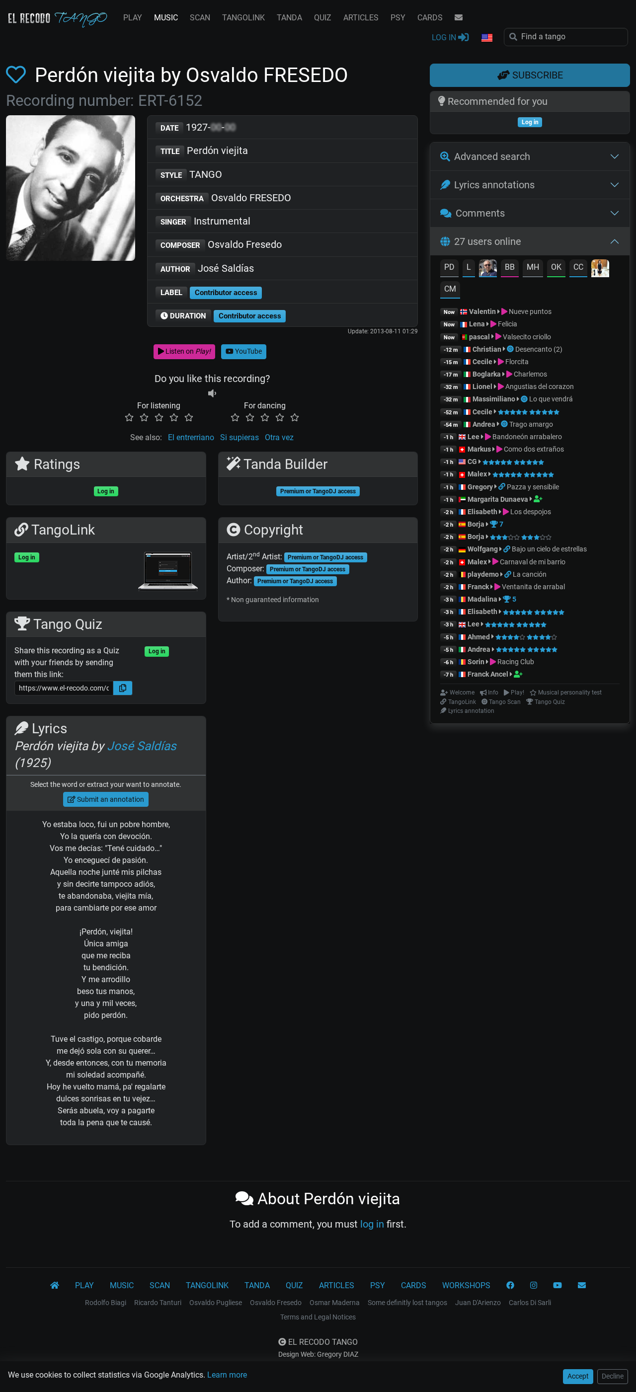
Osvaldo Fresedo (221, 244)
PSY (398, 17)
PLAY (132, 17)
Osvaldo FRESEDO (225, 198)
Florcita (516, 362)
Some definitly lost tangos (407, 1303)
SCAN (200, 17)
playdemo (483, 574)
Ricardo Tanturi (157, 1303)
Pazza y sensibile (533, 487)
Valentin (482, 311)
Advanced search (492, 156)
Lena (477, 324)
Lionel (483, 386)
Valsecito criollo (526, 337)
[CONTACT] (459, 18)
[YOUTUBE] (557, 1286)
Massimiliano (494, 399)
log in (372, 1224)
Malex (477, 474)
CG (472, 461)
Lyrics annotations (494, 185)
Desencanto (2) (538, 349)
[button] (486, 38)
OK (556, 267)
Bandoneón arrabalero (526, 437)
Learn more (227, 1375)
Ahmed (479, 637)
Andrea (484, 424)
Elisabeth (482, 512)
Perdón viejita (204, 150)
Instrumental (205, 221)
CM (450, 289)
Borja (476, 524)
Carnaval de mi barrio (531, 562)
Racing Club (515, 662)
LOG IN (445, 37)
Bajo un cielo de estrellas (549, 549)
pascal (479, 337)
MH (533, 267)
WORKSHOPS (466, 1285)
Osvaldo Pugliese (215, 1303)
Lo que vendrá (551, 399)
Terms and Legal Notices (318, 1317)
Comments (480, 213)
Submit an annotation (110, 799)
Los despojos (530, 512)
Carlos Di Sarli (530, 1303)
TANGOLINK (243, 17)
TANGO (191, 174)
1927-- (198, 127)
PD (449, 267)
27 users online (487, 241)
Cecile (482, 362)
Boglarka (487, 374)
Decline (613, 1376)
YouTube (248, 351)
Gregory (480, 487)
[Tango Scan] (511, 349)
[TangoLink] (502, 487)
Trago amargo (531, 424)
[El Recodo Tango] (54, 1286)
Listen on (187, 351)
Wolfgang (483, 549)
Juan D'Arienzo (478, 1303)
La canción (530, 574)
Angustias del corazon (539, 386)
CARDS (430, 17)
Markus (479, 449)
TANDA (289, 17)
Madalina (482, 599)
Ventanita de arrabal (532, 587)
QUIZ (322, 17)
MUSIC (166, 17)
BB (510, 267)
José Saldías (207, 268)
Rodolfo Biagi (105, 1303)
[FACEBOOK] (510, 1286)
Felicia (506, 324)
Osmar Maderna (335, 1303)
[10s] (212, 393)
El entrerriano (191, 437)
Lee (473, 437)
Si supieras (239, 437)
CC (578, 267)
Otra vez (279, 437)
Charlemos (529, 374)
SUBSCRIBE (536, 75)
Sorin (476, 662)
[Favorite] (18, 75)
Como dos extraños (533, 449)
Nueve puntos (529, 311)
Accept (578, 1376)
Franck (478, 587)
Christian (487, 349)
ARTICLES (361, 17)
